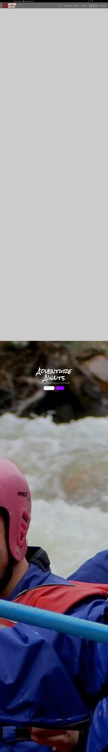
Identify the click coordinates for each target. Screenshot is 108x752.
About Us (84, 5)
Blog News (102, 5)
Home (60, 5)
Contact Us (93, 5)
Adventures (67, 5)
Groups (76, 5)
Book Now (60, 388)
